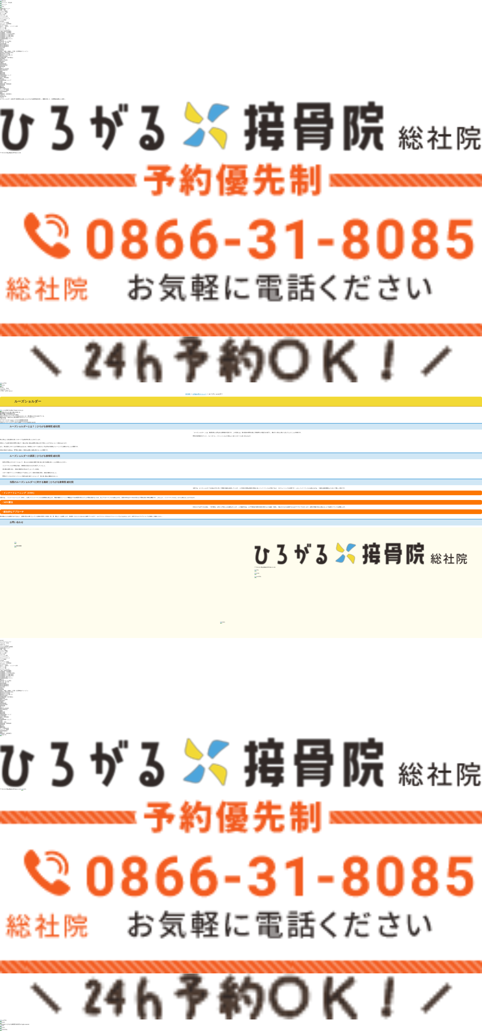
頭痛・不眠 (3, 82)
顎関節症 (2, 85)
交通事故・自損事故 (5, 32)
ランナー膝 (3, 28)
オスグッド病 (4, 12)
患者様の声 (3, 96)
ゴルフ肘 (2, 15)
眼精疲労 (2, 61)
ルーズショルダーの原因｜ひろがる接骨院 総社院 (14, 421)
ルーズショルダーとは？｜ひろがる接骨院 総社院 (14, 420)
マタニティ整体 (4, 90)
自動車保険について (5, 75)
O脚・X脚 (3, 10)
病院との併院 (4, 60)
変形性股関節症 (4, 45)
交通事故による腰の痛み (7, 35)
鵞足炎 (2, 86)
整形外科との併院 (5, 53)
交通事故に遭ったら (5, 37)
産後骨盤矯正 (4, 91)
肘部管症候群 (4, 65)
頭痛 (1, 81)
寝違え (2, 48)
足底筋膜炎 (3, 76)
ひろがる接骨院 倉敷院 (6, 646)
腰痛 (1, 71)
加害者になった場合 (5, 41)
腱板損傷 (2, 74)
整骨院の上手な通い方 (6, 55)
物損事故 (2, 59)
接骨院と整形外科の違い (7, 52)
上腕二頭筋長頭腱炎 (5, 31)
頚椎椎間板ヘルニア (5, 80)
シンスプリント (4, 17)
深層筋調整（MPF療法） (7, 57)
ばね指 (2, 21)
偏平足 (2, 40)
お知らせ (2, 95)
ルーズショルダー (5, 30)
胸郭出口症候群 (4, 69)
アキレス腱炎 (4, 11)
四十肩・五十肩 (4, 42)
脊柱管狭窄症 (4, 70)
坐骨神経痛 (3, 43)
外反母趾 (2, 47)
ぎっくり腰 (3, 13)
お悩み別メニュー (5, 389)
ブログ (2, 97)
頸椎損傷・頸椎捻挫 (5, 84)
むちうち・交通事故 (5, 23)
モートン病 (3, 27)
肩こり (2, 67)
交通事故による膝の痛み (7, 36)
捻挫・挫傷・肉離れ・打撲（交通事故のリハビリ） (14, 51)
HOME (2, 387)
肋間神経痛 (3, 64)
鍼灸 (1, 92)
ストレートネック (5, 18)
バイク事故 (3, 20)
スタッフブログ (4, 645)
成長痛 (2, 50)
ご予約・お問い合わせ (6, 391)
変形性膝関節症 (4, 46)
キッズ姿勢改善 (4, 89)
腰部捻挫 (2, 72)
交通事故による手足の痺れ (7, 33)
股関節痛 (2, 66)
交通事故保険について (6, 38)
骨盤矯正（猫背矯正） (6, 94)
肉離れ (2, 62)
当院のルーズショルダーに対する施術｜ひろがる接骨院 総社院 (18, 422)
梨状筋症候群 (4, 56)
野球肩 (2, 79)
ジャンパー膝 (4, 16)
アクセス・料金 (4, 388)
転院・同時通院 (4, 77)
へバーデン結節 (4, 22)
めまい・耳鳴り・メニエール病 (9, 26)
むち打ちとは (4, 25)
